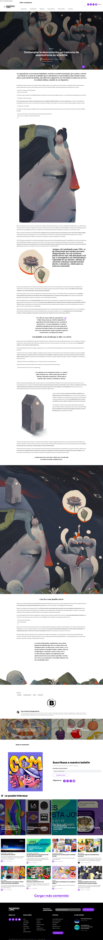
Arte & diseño (26, 922)
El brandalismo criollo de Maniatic (36, 828)
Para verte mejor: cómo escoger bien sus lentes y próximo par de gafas (10, 827)
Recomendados (39, 919)
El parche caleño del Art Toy (35, 882)
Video (24, 929)
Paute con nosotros (40, 924)
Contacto (38, 926)
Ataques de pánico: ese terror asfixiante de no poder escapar (87, 882)
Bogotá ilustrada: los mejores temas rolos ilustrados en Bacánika (12, 882)
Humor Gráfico (61, 8)
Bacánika (30, 862)
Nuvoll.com (49, 939)
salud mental (40, 694)
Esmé (65, 318)
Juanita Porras (82, 862)
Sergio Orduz (49, 61)
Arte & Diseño (33, 8)
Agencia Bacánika (27, 931)
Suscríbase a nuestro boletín (60, 768)
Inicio (24, 919)
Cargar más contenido (51, 896)
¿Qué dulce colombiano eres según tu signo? (64, 882)
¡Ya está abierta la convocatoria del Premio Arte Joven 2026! (64, 827)
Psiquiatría (19, 694)
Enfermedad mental (27, 694)
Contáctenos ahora (58, 932)
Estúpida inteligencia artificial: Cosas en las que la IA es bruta (89, 827)
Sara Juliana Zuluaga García (47, 59)
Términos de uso (39, 928)
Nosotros (38, 920)
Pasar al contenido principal (6, 1)
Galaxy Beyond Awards (8, 854)
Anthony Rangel (82, 889)
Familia (34, 694)
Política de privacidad (40, 929)
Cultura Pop (23, 8)
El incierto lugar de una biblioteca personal (88, 855)
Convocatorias (51, 8)
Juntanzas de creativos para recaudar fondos (64, 855)
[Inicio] (9, 6)
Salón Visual (25, 926)
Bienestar (42, 8)
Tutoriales (70, 8)
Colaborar (38, 922)
